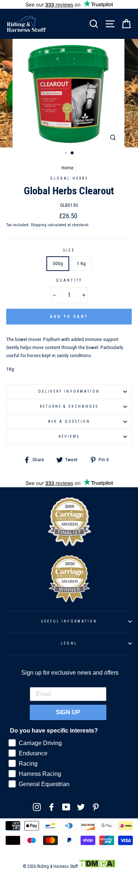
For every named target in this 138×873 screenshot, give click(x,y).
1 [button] (66, 153)
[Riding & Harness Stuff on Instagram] (37, 807)
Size (68, 250)
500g (58, 263)
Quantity (69, 280)
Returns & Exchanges (69, 406)
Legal (69, 643)
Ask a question (69, 421)
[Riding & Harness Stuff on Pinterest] (96, 807)
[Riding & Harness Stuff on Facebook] (51, 807)
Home (67, 167)
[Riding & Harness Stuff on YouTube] (66, 807)
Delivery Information (69, 391)
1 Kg (81, 263)
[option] (69, 93)
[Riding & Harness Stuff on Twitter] (81, 807)
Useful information (69, 621)
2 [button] (72, 153)
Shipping (38, 224)
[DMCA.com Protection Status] (97, 866)
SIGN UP (68, 712)
